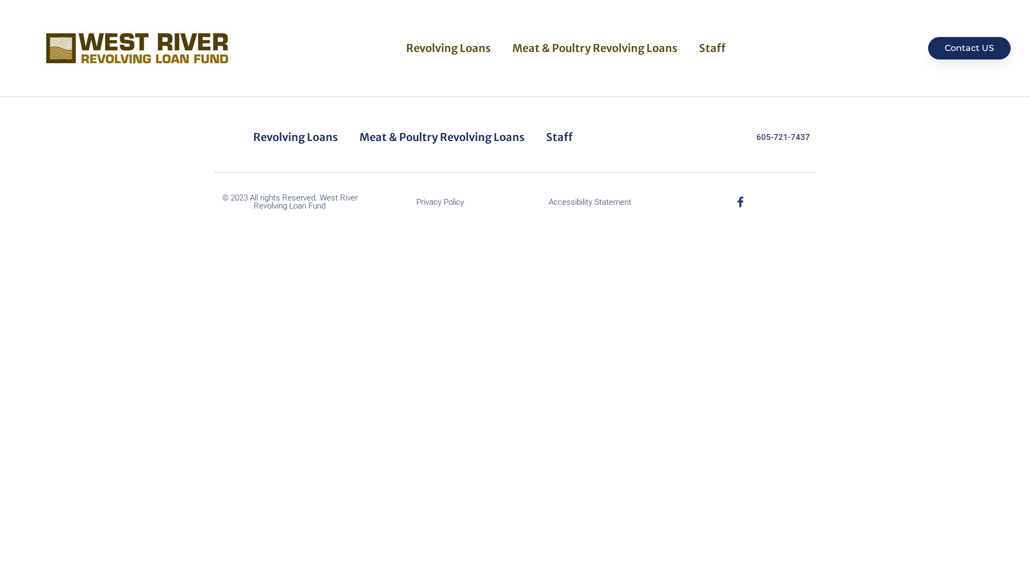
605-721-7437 (783, 137)
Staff (712, 48)
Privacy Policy (440, 202)
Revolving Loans (448, 48)
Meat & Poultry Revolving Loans (595, 48)
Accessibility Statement (590, 202)
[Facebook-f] (740, 202)
